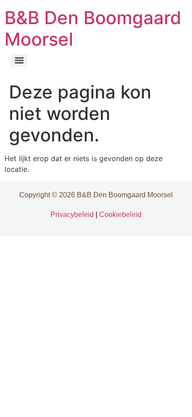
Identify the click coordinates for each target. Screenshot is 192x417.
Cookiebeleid (120, 214)
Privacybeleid (72, 214)
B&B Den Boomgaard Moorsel (92, 28)
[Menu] (19, 60)
